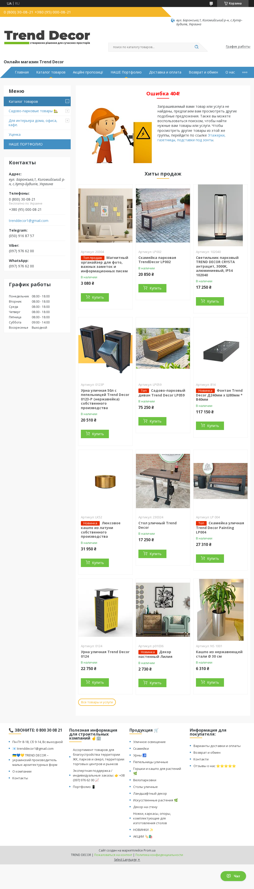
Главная (22, 72)
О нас (230, 72)
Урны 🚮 (139, 755)
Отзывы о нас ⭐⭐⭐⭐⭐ (214, 766)
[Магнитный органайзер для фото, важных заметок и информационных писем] (105, 215)
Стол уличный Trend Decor (157, 525)
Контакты (20, 778)
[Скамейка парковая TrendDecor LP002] (163, 215)
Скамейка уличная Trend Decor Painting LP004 (220, 527)
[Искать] (196, 47)
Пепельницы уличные (150, 762)
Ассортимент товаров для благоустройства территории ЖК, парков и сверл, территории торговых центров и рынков (98, 756)
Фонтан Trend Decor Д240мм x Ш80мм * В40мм (219, 395)
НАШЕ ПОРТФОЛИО (26, 144)
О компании (22, 771)
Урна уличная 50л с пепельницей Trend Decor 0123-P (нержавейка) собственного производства (105, 399)
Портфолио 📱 (84, 786)
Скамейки (141, 748)
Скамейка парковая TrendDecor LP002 (157, 259)
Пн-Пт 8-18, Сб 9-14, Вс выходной (37, 742)
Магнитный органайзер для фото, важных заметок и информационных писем (104, 264)
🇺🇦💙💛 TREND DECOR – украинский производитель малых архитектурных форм (34, 760)
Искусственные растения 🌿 (155, 800)
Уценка (15, 134)
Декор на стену (145, 807)
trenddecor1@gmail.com (28, 220)
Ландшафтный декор (150, 793)
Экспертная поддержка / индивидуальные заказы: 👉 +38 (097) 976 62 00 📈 (99, 775)
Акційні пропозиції (88, 72)
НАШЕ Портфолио (126, 72)
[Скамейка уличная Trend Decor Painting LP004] (220, 481)
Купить (98, 297)
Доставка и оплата (165, 72)
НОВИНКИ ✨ (143, 829)
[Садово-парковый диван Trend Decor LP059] (163, 348)
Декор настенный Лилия (155, 654)
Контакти (201, 759)
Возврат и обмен (203, 72)
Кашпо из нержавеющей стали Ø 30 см (219, 654)
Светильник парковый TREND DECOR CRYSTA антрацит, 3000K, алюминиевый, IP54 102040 (217, 266)
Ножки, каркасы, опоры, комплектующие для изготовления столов (152, 818)
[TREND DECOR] (47, 42)
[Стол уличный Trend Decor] (163, 481)
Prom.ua (150, 850)
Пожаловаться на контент (113, 855)
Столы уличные (145, 786)
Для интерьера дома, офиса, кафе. (33, 122)
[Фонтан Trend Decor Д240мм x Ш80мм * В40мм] (220, 348)
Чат (237, 876)
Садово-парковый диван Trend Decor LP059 (161, 392)
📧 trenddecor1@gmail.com (33, 748)
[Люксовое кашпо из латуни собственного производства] (105, 481)
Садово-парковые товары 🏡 (33, 110)
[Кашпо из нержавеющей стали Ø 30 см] (220, 610)
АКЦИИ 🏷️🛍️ (143, 836)
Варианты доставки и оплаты (217, 746)
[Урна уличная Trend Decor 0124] (105, 610)
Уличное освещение (149, 742)
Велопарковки (144, 780)
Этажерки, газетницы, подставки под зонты (191, 137)
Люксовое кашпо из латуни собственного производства (101, 530)
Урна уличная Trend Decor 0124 (105, 654)
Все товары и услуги (97, 702)
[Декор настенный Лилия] (163, 610)
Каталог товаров (50, 72)
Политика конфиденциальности (159, 855)
